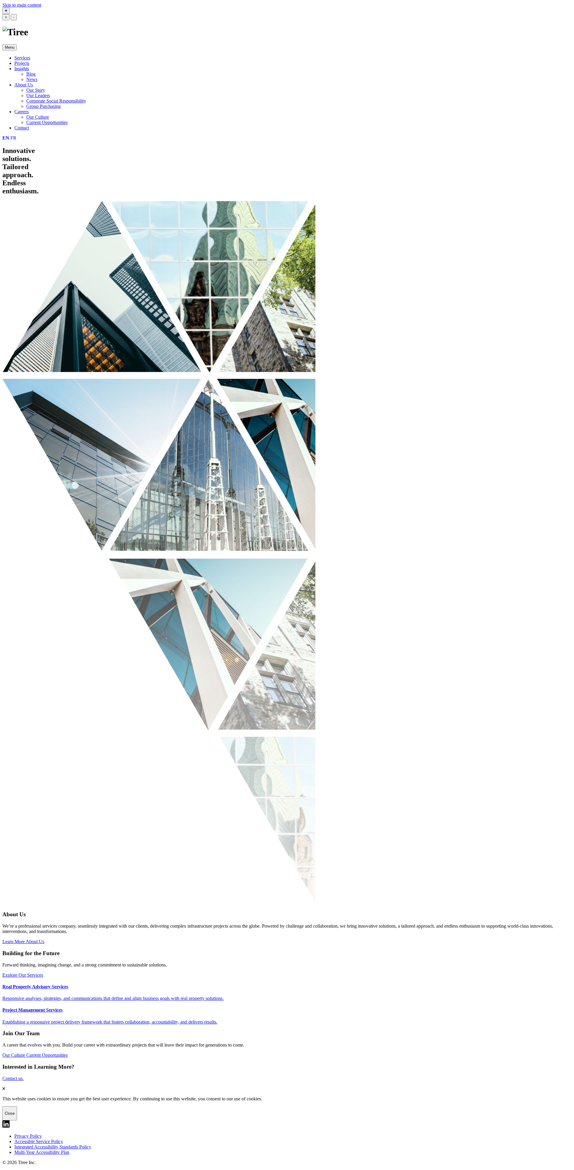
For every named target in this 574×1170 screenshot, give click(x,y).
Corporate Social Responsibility (56, 100)
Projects (21, 63)
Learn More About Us (23, 941)
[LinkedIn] (6, 1125)
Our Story (35, 90)
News (31, 79)
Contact (21, 127)
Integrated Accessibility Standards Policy (52, 1146)
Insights (21, 68)
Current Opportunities (47, 122)
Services (22, 57)
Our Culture (37, 117)
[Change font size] (6, 11)
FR (13, 137)
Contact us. (13, 1078)
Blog (31, 74)
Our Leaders (38, 95)
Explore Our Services (22, 975)
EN (5, 137)
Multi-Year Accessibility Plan (41, 1152)
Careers (21, 111)
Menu (9, 47)
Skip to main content (21, 4)
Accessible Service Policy (38, 1141)
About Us (23, 84)
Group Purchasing (43, 106)
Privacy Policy (28, 1136)
